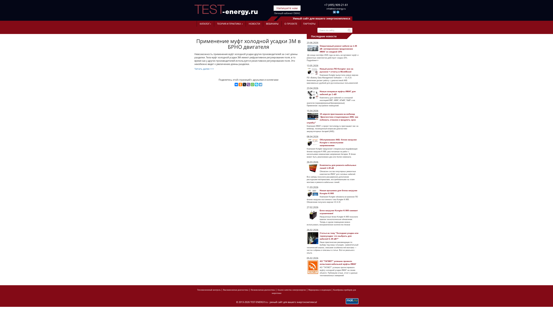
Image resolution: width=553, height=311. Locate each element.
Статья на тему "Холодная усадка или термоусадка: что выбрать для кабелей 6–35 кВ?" (339, 236)
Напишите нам (287, 8)
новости (254, 23)
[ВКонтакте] (236, 84)
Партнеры (309, 23)
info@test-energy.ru (336, 8)
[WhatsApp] (252, 84)
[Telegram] (260, 84)
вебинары (272, 23)
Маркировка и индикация (319, 290)
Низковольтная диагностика (263, 290)
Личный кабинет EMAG (287, 13)
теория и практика (229, 23)
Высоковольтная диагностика (235, 290)
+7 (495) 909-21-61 (336, 5)
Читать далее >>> (204, 68)
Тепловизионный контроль (209, 290)
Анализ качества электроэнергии (291, 290)
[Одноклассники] (240, 84)
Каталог (205, 23)
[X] (244, 84)
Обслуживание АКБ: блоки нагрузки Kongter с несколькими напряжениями (338, 143)
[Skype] (256, 84)
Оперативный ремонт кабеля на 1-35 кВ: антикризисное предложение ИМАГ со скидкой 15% (338, 49)
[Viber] (248, 84)
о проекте (290, 23)
